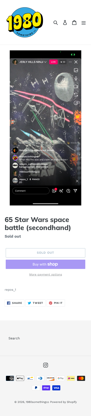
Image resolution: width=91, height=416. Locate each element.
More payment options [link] (45, 274)
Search (14, 338)
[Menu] (83, 22)
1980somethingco (37, 402)
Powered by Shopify (63, 402)
